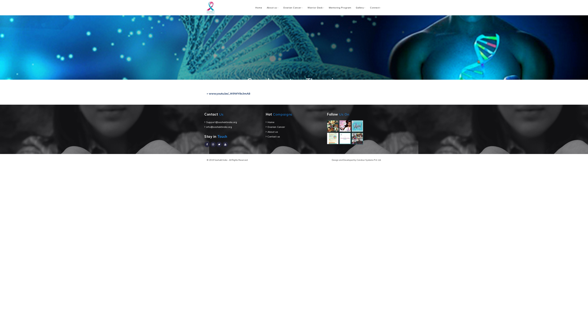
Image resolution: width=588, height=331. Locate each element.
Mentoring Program (340, 7)
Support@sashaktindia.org (221, 122)
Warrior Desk (315, 7)
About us (272, 7)
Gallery (360, 7)
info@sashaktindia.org (219, 127)
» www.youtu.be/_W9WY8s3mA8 (228, 93)
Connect (375, 7)
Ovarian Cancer (292, 7)
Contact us (274, 136)
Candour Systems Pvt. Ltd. (369, 160)
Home (258, 7)
